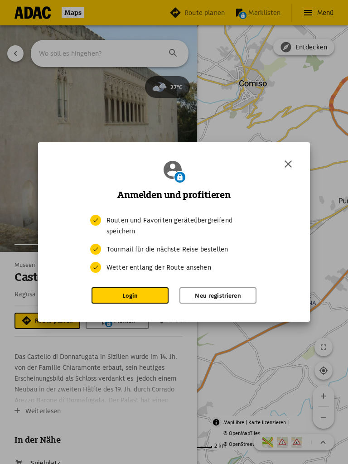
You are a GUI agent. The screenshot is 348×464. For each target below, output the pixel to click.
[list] (174, 244)
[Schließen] (288, 164)
